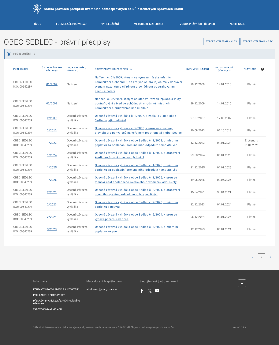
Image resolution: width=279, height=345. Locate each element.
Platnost (250, 69)
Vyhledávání (110, 23)
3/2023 (52, 229)
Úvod (37, 23)
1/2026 (52, 180)
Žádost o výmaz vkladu (47, 309)
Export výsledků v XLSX (221, 41)
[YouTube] (157, 290)
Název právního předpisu (112, 69)
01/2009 (52, 84)
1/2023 (52, 142)
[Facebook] (142, 290)
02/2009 (52, 103)
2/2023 (52, 204)
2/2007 (52, 118)
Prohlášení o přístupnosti (49, 295)
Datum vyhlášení (197, 69)
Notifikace (237, 23)
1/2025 (52, 167)
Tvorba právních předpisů (196, 23)
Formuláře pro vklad (71, 23)
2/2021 (52, 192)
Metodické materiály (148, 23)
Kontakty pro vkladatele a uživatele (56, 289)
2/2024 (52, 217)
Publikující (20, 69)
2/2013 (52, 130)
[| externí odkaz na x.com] (149, 290)
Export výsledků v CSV (258, 41)
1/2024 (52, 155)
